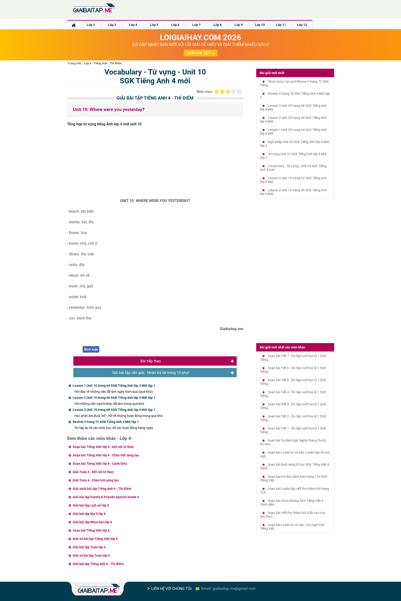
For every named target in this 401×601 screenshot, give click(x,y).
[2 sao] (222, 91)
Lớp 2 (91, 25)
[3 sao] (228, 91)
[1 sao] (217, 91)
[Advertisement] (155, 164)
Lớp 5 (154, 25)
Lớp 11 (281, 25)
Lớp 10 (260, 25)
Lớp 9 (239, 25)
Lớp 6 (175, 25)
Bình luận (91, 349)
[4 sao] (233, 91)
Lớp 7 (196, 25)
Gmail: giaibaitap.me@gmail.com (228, 588)
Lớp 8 (217, 25)
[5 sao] (239, 91)
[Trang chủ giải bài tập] (94, 12)
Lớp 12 (302, 25)
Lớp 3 (112, 25)
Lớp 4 (133, 25)
